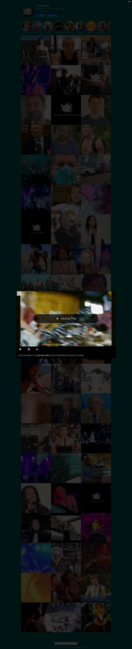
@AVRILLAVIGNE (76, 355)
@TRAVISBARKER (58, 355)
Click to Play (68, 318)
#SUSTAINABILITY (26, 355)
